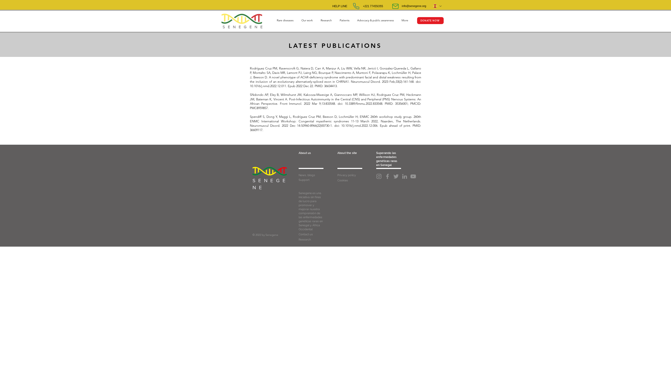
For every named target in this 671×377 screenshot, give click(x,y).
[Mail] (395, 6)
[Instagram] (379, 176)
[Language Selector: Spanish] (437, 6)
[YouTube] (413, 176)
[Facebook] (387, 176)
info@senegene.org (414, 6)
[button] (285, 19)
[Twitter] (396, 176)
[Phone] (356, 6)
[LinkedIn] (404, 176)
